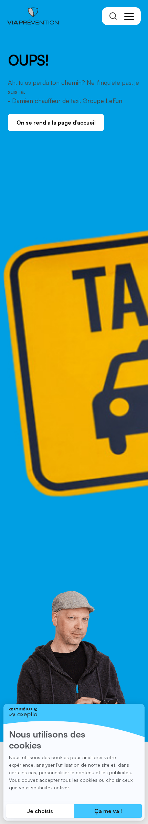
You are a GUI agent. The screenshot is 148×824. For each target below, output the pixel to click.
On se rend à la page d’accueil (56, 122)
